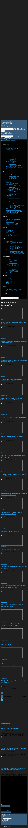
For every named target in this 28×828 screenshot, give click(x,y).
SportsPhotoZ (6, 293)
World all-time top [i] (13, 265)
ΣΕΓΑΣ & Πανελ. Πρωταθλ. (12, 208)
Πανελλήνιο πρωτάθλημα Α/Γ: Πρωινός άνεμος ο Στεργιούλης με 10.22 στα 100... (14, 624)
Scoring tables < (9, 231)
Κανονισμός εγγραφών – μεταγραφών (17, 179)
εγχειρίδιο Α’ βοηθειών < (14, 198)
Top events (5, 816)
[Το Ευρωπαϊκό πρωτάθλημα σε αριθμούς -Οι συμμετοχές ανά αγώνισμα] (12, 432)
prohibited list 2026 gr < (14, 183)
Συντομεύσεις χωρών (13, 194)
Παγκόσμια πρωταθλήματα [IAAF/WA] (14, 211)
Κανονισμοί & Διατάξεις (11, 220)
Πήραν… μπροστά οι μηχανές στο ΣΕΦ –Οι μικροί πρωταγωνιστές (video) (13, 586)
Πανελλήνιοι (3, 319)
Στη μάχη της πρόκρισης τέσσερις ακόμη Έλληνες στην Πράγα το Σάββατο (12, 398)
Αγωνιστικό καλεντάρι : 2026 (12, 148)
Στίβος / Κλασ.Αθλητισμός (12, 213)
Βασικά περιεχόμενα (7, 122)
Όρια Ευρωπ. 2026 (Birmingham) (16, 251)
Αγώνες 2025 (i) (12, 160)
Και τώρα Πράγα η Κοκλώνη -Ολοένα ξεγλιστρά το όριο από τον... (11, 513)
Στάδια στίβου (12, 190)
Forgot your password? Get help (7, 132)
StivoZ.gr (3, 326)
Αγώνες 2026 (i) (12, 159)
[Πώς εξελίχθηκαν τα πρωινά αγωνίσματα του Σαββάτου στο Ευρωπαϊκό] (12, 375)
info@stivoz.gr (9, 810)
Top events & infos (10, 149)
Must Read (8, 278)
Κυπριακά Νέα (9, 281)
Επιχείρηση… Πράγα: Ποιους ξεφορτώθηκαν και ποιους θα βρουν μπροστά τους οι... (13, 418)
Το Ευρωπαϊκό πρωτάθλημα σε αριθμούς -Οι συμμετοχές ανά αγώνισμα (13, 437)
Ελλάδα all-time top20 (13, 270)
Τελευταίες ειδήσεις (5, 723)
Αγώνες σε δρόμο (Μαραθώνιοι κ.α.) (17, 167)
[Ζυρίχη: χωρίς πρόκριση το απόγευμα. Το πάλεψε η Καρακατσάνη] (12, 600)
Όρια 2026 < (11, 243)
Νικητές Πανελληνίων (13, 206)
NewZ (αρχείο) (6, 275)
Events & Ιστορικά (7, 201)
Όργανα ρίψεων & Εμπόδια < (12, 223)
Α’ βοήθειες (8, 196)
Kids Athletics (9, 195)
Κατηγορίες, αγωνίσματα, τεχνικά (13, 219)
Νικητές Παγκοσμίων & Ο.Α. (15, 207)
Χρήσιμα (5, 171)
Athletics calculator (7, 818)
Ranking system (9, 230)
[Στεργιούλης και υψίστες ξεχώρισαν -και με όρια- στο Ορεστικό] (12, 638)
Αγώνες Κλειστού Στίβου (11, 157)
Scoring (5, 227)
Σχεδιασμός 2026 (12, 178)
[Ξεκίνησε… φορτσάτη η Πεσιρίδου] (12, 545)
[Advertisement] (11, 712)
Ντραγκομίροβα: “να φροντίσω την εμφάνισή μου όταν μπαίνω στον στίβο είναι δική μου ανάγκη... (13, 769)
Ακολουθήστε (24, 696)
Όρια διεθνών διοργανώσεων (12, 249)
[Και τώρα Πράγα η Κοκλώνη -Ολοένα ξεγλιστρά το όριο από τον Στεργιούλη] (12, 508)
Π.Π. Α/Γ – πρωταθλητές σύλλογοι (16, 205)
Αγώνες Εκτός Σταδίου (11, 166)
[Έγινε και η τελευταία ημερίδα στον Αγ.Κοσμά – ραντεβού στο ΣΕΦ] (12, 337)
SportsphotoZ (6, 819)
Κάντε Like (25, 693)
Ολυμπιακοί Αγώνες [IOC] (12, 212)
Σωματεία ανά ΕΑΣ (13, 191)
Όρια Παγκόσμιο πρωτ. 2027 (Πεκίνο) (17, 253)
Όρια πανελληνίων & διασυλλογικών (14, 242)
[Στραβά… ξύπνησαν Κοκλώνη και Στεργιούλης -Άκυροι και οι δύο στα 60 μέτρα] (12, 356)
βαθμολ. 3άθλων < (13, 234)
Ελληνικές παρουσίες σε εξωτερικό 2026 (10, 728)
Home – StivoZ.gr (7, 120)
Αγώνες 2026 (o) (12, 162)
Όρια (4, 238)
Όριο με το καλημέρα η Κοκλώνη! (10, 531)
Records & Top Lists (7, 256)
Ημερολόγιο (6, 144)
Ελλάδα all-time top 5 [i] (14, 266)
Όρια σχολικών (9, 241)
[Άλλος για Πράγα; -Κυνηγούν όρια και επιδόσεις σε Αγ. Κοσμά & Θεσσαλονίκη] (12, 562)
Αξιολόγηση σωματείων (14, 177)
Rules (4, 815)
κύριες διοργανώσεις (10, 156)
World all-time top (12, 269)
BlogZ (7, 283)
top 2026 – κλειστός (13, 261)
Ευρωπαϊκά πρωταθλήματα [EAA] (13, 210)
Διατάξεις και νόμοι (10, 184)
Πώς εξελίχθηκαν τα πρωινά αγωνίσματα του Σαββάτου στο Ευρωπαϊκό (13, 379)
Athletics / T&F (6, 814)
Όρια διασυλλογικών (13, 244)
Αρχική (2, 299)
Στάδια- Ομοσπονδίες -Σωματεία (13, 189)
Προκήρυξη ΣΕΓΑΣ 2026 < (12, 224)
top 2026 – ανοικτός (13, 260)
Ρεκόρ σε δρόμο (9, 272)
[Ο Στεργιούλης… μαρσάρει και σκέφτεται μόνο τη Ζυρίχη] (12, 658)
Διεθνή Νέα (8, 282)
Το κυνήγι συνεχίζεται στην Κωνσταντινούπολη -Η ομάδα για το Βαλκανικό (14, 494)
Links (4, 286)
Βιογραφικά (8, 180)
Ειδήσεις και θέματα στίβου (12, 290)
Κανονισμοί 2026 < (10, 222)
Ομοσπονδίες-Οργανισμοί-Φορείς (13, 289)
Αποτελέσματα (6, 153)
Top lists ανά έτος (10, 259)
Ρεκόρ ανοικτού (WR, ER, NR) (13, 267)
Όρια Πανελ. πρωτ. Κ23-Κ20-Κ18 (16, 247)
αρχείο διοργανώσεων (11, 150)
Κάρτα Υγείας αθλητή (13, 188)
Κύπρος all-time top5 (13, 271)
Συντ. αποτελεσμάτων (10, 168)
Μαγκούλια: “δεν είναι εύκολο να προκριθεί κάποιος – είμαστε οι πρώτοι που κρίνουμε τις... (13, 749)
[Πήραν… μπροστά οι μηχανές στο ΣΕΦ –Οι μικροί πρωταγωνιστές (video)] (12, 581)
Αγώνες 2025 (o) (12, 164)
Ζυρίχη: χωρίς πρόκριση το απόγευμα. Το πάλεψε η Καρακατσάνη (12, 605)
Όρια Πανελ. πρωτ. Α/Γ (14, 246)
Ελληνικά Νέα (9, 280)
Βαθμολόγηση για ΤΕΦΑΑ (12, 235)
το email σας (15, 136)
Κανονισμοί (5, 216)
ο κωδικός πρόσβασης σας (19, 129)
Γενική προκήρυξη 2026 (14, 176)
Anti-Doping (8, 182)
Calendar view (9, 147)
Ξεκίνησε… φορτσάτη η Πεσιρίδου (10, 549)
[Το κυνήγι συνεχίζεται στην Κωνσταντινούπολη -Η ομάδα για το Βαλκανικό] (12, 489)
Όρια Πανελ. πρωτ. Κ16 (14, 248)
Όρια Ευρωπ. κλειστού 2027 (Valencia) (17, 252)
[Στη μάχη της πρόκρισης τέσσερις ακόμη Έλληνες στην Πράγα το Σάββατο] (12, 394)
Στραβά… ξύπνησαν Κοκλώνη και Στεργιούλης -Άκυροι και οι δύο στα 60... (14, 360)
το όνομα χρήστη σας (17, 128)
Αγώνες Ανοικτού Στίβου (11, 161)
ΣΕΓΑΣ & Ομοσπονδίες (14, 193)
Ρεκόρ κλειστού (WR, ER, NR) (13, 264)
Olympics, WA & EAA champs (15, 165)
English (5, 821)
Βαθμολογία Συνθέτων (11, 232)
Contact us (5, 820)
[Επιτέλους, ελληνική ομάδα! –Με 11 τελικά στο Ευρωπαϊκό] (12, 470)
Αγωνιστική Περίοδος (10, 174)
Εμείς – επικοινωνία (7, 123)
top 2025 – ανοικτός (13, 263)
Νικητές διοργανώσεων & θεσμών (13, 203)
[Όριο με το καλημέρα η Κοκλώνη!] (12, 527)
